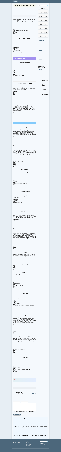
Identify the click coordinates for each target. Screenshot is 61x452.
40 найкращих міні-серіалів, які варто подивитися (42, 57)
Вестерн (41, 32)
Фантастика (40, 20)
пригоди (22, 202)
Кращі (19, 385)
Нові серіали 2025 (28, 445)
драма (18, 20)
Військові (45, 32)
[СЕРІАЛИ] (43, 55)
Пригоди (25, 385)
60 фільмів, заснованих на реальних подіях (44, 89)
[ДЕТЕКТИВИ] (43, 74)
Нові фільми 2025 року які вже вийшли (19, 58)
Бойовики (40, 16)
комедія (19, 50)
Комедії (41, 12)
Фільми (27, 1)
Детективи (45, 12)
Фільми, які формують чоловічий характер (16, 427)
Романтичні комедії (28, 443)
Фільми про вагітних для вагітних (25, 427)
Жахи (45, 24)
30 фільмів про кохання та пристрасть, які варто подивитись (45, 94)
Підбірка (15, 1)
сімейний (28, 385)
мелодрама (16, 50)
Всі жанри (32, 1)
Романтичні (40, 28)
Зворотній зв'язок (42, 443)
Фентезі (46, 20)
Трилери (41, 24)
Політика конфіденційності (43, 444)
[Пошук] (47, 5)
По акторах (37, 1)
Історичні (41, 36)
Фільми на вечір (27, 442)
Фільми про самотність (35, 435)
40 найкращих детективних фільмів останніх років (45, 80)
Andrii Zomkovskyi (19, 392)
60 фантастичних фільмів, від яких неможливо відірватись (44, 85)
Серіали (30, 1)
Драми (46, 16)
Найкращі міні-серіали (28, 444)
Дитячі (46, 28)
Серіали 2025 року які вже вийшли (18, 123)
